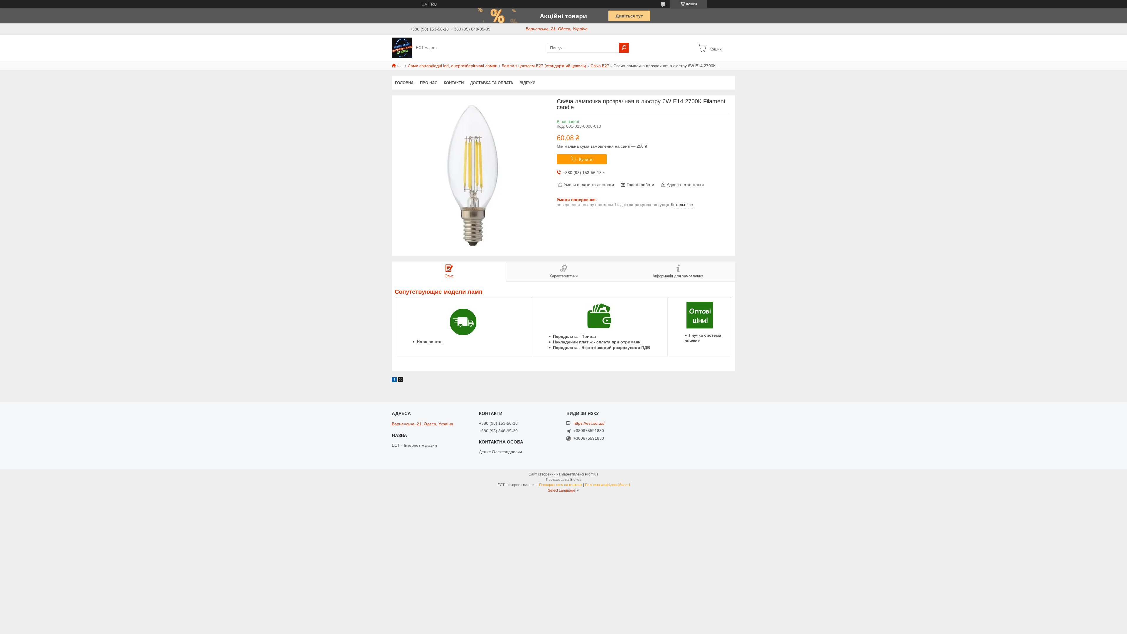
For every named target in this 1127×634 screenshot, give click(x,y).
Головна (404, 83)
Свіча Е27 (600, 65)
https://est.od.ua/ (589, 423)
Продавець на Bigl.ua (563, 480)
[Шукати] (624, 48)
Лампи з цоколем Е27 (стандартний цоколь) (544, 65)
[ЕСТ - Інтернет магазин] (402, 47)
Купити (585, 159)
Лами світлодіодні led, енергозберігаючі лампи (452, 65)
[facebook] (394, 380)
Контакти (454, 83)
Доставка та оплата (491, 83)
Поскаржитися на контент (560, 485)
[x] (400, 380)
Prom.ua (591, 474)
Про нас (428, 83)
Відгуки (527, 83)
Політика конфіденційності (607, 485)
